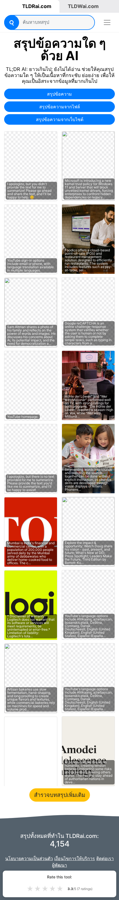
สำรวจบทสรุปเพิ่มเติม (59, 795)
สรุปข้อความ (59, 94)
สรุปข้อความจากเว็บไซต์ (59, 119)
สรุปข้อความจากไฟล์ (59, 106)
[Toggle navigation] (107, 22)
